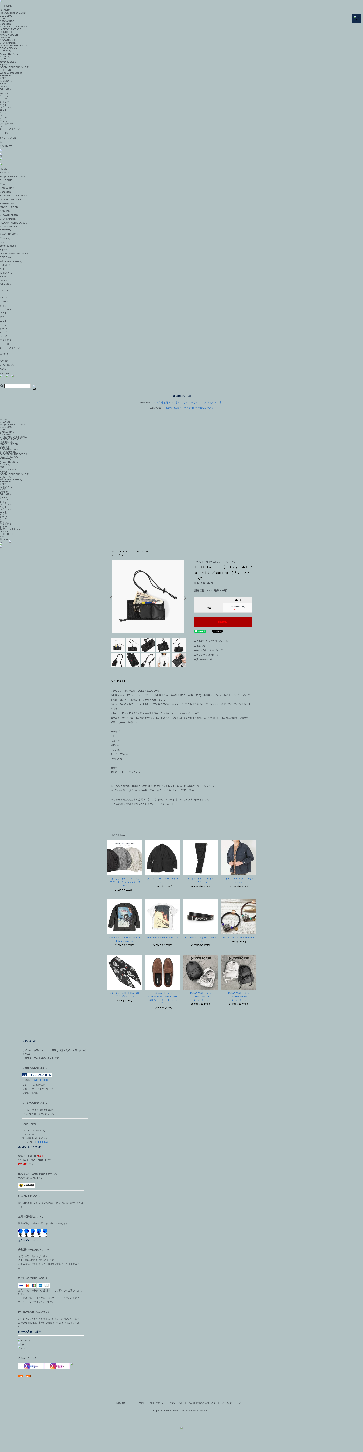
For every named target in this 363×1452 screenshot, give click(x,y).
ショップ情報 (137, 1402)
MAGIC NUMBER (9, 207)
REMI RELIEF (7, 203)
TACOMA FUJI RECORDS (13, 45)
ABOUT (4, 142)
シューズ (4, 126)
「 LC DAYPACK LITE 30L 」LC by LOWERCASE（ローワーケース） (200, 996)
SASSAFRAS (7, 188)
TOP (112, 551)
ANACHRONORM (9, 53)
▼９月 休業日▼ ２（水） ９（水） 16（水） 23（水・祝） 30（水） (189, 402)
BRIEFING (5, 70)
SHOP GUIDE (8, 137)
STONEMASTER (8, 42)
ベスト (3, 104)
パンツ (3, 112)
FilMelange (5, 56)
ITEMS (4, 93)
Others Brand (6, 89)
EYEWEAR (6, 75)
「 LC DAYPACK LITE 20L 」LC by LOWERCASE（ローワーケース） (238, 996)
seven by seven (8, 61)
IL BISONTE (6, 80)
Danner (4, 86)
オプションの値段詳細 (206, 654)
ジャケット (5, 101)
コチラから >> (167, 804)
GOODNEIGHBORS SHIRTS (15, 67)
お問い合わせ (176, 1402)
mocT (3, 59)
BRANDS (5, 172)
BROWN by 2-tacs (9, 40)
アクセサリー (7, 123)
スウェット (5, 107)
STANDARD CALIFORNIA (13, 195)
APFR (3, 78)
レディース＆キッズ (10, 128)
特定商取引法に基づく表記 (208, 650)
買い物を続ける (203, 659)
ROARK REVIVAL (9, 48)
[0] (181, 378)
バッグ (3, 118)
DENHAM (5, 211)
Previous (112, 598)
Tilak (2, 184)
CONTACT (6, 146)
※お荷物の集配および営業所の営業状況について (188, 407)
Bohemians (5, 191)
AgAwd (3, 64)
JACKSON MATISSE (10, 199)
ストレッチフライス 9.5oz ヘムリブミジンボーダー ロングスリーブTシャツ (124, 882)
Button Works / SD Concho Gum (238, 937)
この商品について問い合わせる (211, 641)
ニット (3, 109)
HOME (8, 5)
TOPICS (4, 133)
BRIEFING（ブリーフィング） (129, 551)
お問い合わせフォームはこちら (38, 1113)
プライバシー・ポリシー (234, 1402)
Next (184, 598)
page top (120, 1402)
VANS (3, 83)
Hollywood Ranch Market (12, 176)
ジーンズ (4, 115)
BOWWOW (5, 51)
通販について (157, 1402)
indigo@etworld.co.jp (42, 1109)
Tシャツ (4, 96)
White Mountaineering (11, 72)
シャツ (3, 98)
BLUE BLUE (6, 180)
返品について (202, 645)
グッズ (3, 120)
